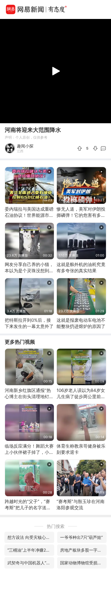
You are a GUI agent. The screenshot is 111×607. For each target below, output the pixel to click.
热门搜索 (56, 526)
